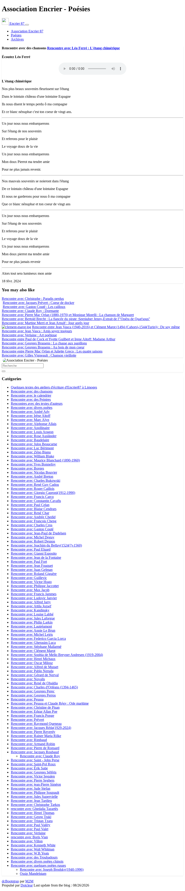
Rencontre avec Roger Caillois (32, 489)
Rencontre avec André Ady (30, 412)
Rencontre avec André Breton (32, 476)
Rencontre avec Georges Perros (33, 695)
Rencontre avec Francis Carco (32, 497)
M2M (29, 881)
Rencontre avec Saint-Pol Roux (33, 764)
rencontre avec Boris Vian (29, 837)
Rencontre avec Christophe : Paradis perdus (33, 299)
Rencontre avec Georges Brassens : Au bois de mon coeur (43, 347)
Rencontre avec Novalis (28, 679)
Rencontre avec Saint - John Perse (35, 760)
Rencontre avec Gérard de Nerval (35, 675)
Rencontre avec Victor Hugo (31, 582)
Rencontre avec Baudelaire (30, 440)
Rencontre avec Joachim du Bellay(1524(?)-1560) (46, 545)
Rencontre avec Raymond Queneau (36, 724)
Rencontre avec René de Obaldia (34, 683)
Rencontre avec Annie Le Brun (33, 630)
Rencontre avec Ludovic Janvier (34, 598)
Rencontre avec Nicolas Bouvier (34, 472)
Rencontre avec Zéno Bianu (31, 452)
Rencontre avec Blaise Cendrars (33, 509)
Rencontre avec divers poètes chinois (37, 861)
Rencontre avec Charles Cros (31, 525)
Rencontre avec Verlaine (28, 833)
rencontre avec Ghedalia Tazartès (34, 809)
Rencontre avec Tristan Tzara (32, 821)
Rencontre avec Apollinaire (30, 428)
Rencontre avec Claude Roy (40, 756)
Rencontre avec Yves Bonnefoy (33, 464)
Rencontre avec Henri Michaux (33, 659)
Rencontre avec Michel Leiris (32, 634)
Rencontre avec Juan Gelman (32, 570)
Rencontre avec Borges (27, 468)
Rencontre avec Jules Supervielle (34, 796)
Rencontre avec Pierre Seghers (32, 780)
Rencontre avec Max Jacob (30, 590)
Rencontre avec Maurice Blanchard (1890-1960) (45, 460)
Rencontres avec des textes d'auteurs (36, 403)
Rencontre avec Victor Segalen (33, 776)
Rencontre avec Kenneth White (33, 845)
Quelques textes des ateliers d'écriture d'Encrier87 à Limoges (54, 387)
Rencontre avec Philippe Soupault (35, 792)
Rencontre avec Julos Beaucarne (34, 444)
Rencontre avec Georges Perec (33, 691)
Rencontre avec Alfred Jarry (31, 602)
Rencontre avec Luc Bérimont (32, 448)
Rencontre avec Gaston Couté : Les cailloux (34, 307)
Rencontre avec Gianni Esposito (34, 553)
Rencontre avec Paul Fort (29, 561)
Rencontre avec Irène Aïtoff (30, 416)
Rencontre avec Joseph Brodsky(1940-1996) (51, 869)
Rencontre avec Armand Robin (33, 744)
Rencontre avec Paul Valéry (30, 825)
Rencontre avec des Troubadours (34, 857)
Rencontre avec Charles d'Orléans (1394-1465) (44, 687)
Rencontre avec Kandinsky (30, 610)
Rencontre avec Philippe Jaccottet (35, 586)
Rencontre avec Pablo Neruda (32, 671)
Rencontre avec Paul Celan (30, 505)
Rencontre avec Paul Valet (29, 829)
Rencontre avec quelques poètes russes (38, 865)
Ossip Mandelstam (33, 873)
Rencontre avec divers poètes (31, 407)
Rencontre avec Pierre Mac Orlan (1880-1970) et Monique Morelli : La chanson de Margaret (68, 315)
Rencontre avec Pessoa (27, 699)
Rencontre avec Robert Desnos (33, 541)
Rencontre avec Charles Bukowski (35, 480)
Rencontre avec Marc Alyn (30, 420)
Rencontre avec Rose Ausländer (33, 436)
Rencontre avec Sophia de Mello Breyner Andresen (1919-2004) (57, 655)
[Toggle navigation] (27, 24)
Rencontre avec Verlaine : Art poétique (29, 335)
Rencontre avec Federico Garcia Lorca (38, 638)
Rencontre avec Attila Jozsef (31, 606)
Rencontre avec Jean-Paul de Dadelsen (38, 533)
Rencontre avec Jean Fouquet (32, 566)
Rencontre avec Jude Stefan (30, 788)
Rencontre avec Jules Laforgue (33, 618)
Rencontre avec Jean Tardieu (31, 801)
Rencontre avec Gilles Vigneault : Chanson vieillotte (39, 355)
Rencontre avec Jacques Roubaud (35, 752)
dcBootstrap (10, 881)
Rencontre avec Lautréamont (31, 626)
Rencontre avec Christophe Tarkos (35, 805)
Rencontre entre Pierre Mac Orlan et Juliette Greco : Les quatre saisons (52, 351)
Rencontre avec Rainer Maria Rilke (36, 736)
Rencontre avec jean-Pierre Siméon (36, 784)
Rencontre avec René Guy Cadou (35, 484)
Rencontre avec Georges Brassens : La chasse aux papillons (44, 343)
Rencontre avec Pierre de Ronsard (35, 748)
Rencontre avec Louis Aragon (32, 432)
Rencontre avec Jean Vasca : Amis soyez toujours (37, 331)
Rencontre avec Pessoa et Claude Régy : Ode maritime (50, 703)
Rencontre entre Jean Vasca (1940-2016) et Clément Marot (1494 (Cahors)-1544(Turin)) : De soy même (106, 327)
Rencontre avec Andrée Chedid (33, 517)
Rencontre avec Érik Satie (29, 768)
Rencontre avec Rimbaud (29, 740)
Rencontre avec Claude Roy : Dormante (30, 311)
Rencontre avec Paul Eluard (31, 549)
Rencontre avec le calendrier (31, 395)
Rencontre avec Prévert (27, 719)
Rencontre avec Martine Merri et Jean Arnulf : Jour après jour (45, 323)
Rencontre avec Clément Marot (33, 651)
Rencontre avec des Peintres (31, 399)
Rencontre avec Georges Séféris (33, 772)
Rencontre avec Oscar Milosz (32, 663)
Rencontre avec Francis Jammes (33, 594)
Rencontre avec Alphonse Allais (33, 424)
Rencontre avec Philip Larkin (32, 622)
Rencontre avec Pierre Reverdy (33, 732)
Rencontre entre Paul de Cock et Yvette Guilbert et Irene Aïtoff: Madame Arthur (58, 339)
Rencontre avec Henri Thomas (32, 813)
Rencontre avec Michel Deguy (32, 537)
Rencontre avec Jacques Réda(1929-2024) (41, 728)
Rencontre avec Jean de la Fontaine (36, 557)
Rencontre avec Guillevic (29, 578)
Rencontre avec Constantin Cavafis (36, 501)
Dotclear (27, 885)
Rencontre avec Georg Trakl (31, 817)
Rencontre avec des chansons (32, 391)
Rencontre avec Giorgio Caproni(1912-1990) (43, 493)
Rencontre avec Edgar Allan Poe (34, 711)
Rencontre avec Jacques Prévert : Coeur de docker (38, 303)
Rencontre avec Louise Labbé (32, 614)
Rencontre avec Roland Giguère (34, 574)
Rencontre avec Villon (27, 841)
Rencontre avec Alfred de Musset (34, 667)
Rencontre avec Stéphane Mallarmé (36, 647)
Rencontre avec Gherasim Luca (33, 643)
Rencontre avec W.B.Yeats (30, 853)
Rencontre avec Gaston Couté (32, 529)
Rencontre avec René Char (30, 513)
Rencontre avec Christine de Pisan (35, 707)
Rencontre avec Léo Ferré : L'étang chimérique (83, 48)
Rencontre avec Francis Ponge (32, 715)
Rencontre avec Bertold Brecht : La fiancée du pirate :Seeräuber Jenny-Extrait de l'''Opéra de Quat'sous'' (76, 319)
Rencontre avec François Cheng (33, 521)
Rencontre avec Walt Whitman (32, 849)
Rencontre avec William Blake (32, 456)
